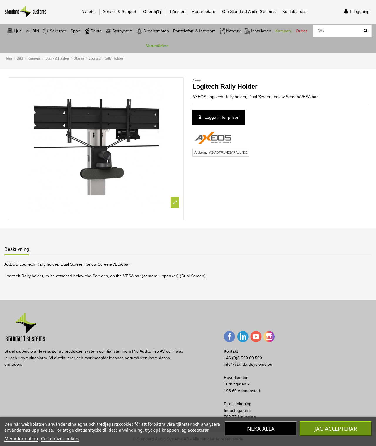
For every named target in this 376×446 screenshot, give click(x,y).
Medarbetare (203, 11)
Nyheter (89, 11)
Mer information (21, 438)
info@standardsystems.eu (248, 364)
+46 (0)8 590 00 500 (243, 358)
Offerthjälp (153, 11)
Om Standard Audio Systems (249, 11)
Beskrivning (16, 249)
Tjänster (177, 11)
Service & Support (120, 11)
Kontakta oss (294, 11)
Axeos (197, 80)
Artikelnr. (200, 152)
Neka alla (261, 428)
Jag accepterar (336, 428)
